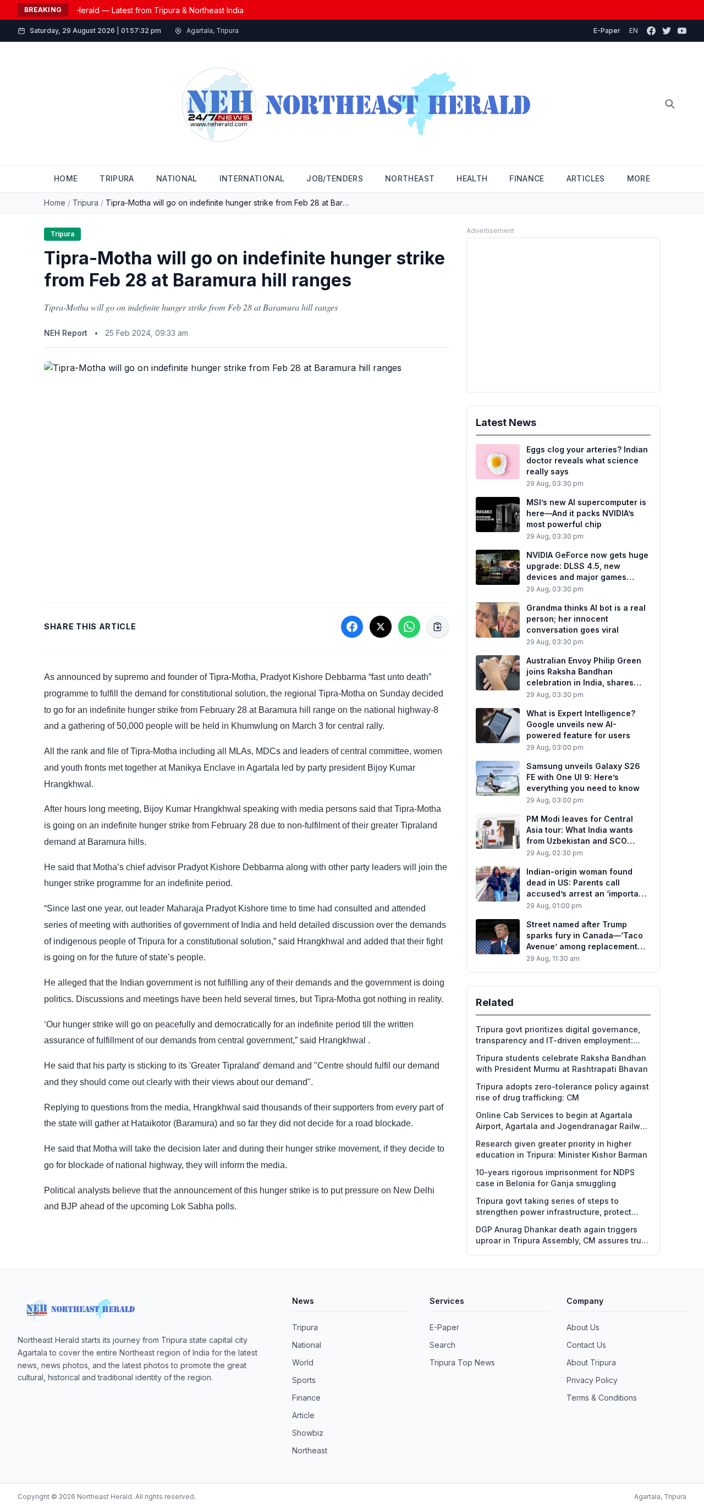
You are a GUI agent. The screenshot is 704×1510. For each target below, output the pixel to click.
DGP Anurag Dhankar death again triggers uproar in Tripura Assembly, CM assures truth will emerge (562, 1235)
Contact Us (586, 1344)
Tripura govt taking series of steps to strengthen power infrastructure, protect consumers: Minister (553, 1207)
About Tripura (591, 1362)
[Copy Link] (438, 627)
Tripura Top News (462, 1362)
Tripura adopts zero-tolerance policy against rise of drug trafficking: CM (562, 1092)
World (303, 1362)
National (306, 1344)
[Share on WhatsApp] (409, 627)
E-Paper (606, 30)
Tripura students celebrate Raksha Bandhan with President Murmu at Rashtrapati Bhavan (562, 1063)
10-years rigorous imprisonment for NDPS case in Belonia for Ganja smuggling (555, 1178)
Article (303, 1415)
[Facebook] (651, 30)
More (638, 178)
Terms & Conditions (601, 1397)
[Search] (670, 104)
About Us (583, 1327)
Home (54, 202)
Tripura (85, 202)
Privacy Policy (592, 1380)
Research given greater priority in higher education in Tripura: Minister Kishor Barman (561, 1149)
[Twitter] (666, 30)
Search (442, 1344)
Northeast (309, 1450)
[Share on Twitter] (381, 627)
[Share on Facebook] (352, 627)
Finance (306, 1397)
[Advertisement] (563, 315)
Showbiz (307, 1432)
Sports (304, 1380)
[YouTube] (682, 30)
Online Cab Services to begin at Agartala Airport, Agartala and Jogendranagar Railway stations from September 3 (563, 1121)
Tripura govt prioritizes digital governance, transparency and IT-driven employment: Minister (558, 1035)
